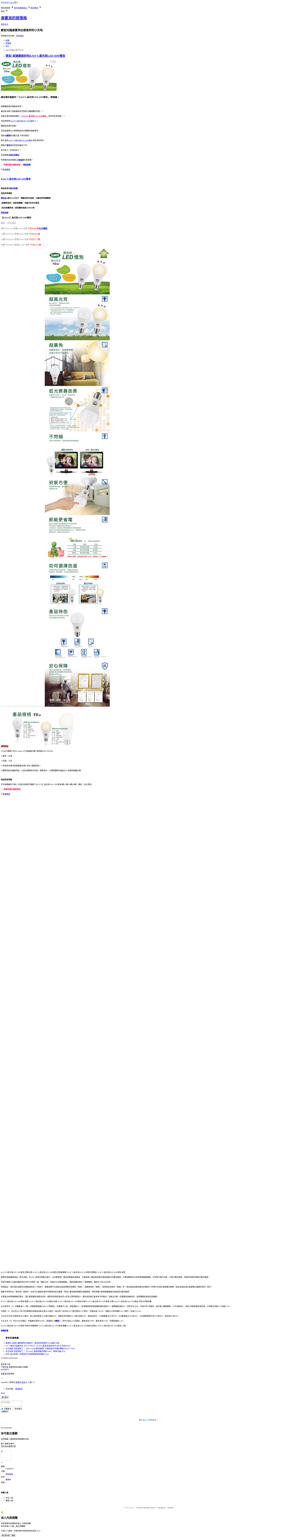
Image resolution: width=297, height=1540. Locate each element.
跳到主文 (4, 24)
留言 (23, 1382)
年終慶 (15, 188)
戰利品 (3, 198)
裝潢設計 (19, 1389)
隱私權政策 (161, 1508)
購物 (8, 136)
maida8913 (5, 1369)
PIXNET (131, 1508)
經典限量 (27, 165)
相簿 (7, 40)
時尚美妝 (20, 36)
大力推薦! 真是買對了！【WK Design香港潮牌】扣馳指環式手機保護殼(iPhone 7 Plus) (40, 1349)
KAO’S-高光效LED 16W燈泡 (22, 121)
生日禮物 (43, 228)
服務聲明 (171, 1508)
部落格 (8, 43)
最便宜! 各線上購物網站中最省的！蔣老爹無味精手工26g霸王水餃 (33, 1343)
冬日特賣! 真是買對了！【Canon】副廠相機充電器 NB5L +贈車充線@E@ (35, 1351)
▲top (3, 1393)
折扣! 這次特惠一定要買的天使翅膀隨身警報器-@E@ (27, 1354)
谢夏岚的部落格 (14, 18)
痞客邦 (18, 1382)
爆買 (57, 1321)
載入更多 (5, 1397)
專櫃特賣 (4, 1331)
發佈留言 (5, 1411)
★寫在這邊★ (13, 155)
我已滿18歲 (6, 1535)
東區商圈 (4, 213)
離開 (13, 1535)
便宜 (8, 145)
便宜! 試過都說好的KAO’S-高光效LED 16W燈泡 (35, 55)
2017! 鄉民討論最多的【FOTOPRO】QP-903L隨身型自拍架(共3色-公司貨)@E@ (38, 1346)
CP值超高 (20, 160)
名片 (7, 46)
